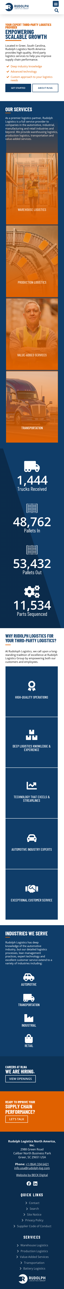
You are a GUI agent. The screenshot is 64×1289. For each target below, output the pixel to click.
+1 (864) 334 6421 (37, 1164)
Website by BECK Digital (32, 1175)
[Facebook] (28, 1183)
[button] (56, 4)
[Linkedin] (35, 1183)
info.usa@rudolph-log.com (32, 1168)
